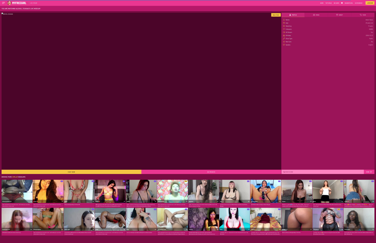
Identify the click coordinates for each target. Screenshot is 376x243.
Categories (358, 3)
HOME (321, 3)
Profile (294, 15)
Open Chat (276, 15)
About (341, 15)
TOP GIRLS (328, 3)
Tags (364, 15)
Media (317, 15)
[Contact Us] (342, 3)
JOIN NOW (370, 3)
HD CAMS (336, 3)
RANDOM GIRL (349, 3)
